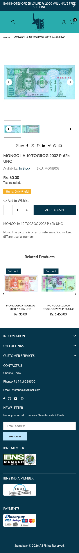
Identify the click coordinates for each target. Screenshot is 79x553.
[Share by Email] (60, 145)
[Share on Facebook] (27, 145)
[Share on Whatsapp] (54, 145)
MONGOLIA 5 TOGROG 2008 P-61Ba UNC (20, 307)
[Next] (70, 82)
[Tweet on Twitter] (32, 145)
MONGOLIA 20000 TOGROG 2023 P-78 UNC (58, 307)
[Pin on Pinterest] (38, 145)
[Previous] (8, 82)
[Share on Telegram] (49, 145)
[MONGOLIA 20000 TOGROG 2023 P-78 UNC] (58, 283)
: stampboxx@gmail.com (25, 390)
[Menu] (5, 22)
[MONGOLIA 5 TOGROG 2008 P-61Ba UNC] (21, 283)
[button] (72, 22)
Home (6, 37)
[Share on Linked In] (43, 145)
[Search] (13, 22)
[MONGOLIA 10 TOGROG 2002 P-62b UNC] (12, 129)
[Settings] (64, 22)
